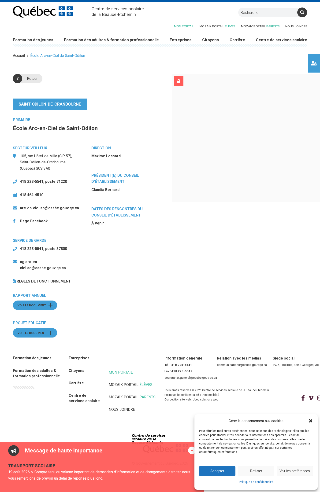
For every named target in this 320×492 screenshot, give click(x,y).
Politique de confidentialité (256, 482)
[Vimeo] (311, 398)
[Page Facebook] (303, 398)
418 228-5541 (181, 365)
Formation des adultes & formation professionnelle (36, 373)
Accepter (217, 471)
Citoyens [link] (210, 39)
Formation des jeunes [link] (33, 39)
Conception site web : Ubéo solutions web (191, 399)
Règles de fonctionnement (44, 281)
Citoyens (76, 370)
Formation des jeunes (32, 358)
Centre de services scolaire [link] (281, 39)
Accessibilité (210, 395)
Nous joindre (296, 26)
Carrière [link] (237, 39)
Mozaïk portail (217, 26)
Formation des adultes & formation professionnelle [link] (111, 39)
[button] (310, 421)
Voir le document (37, 305)
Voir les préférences (294, 471)
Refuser (256, 471)
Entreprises (79, 358)
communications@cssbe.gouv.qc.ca (242, 365)
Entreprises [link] (180, 39)
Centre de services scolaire (84, 398)
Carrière (76, 383)
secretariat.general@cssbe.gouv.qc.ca (190, 377)
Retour (32, 78)
